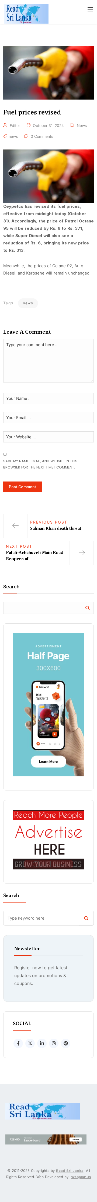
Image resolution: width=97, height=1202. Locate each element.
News (82, 125)
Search (11, 586)
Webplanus (81, 1177)
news (13, 136)
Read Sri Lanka (70, 1170)
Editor (15, 125)
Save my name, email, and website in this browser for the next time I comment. (40, 464)
